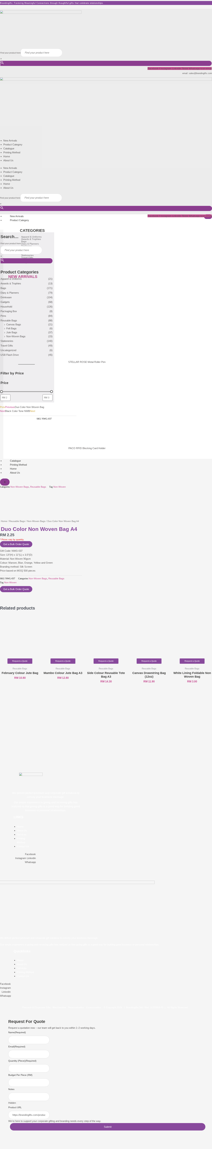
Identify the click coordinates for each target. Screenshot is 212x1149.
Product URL (15, 1107)
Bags (3, 288)
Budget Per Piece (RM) (20, 1075)
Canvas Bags (13, 324)
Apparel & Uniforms (11, 278)
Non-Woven (59, 487)
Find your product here (10, 53)
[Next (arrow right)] (13, 1146)
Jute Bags (11, 332)
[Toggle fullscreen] (13, 1141)
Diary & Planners (9, 292)
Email (16, 1046)
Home (6, 156)
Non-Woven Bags (16, 336)
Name (17, 1032)
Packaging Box (8, 311)
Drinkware (6, 297)
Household (6, 306)
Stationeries (6, 341)
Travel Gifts (6, 345)
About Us (8, 160)
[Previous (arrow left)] (4, 1146)
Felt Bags (11, 328)
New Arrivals (10, 140)
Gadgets (5, 302)
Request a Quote (19, 661)
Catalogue (8, 148)
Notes (11, 1089)
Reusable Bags (8, 320)
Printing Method (11, 152)
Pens (3, 315)
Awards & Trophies (10, 283)
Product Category (12, 144)
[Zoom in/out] (4, 1141)
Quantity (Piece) (22, 1060)
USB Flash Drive (9, 354)
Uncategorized (8, 350)
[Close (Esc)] (30, 1141)
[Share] (21, 1141)
